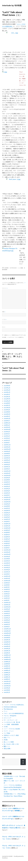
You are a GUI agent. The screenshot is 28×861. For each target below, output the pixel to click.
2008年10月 (7, 659)
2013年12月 (7, 523)
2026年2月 (7, 392)
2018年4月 (7, 425)
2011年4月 (7, 594)
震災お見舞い (7, 748)
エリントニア (7, 718)
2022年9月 (7, 407)
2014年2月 (7, 519)
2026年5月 (7, 388)
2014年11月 (7, 499)
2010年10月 (7, 607)
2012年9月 (7, 556)
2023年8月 (7, 403)
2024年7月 (7, 396)
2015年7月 (7, 482)
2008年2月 (7, 677)
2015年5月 (7, 486)
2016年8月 (7, 453)
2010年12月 (7, 602)
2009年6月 (7, 642)
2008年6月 (7, 668)
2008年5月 (7, 670)
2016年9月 (7, 451)
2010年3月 (7, 622)
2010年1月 (7, 626)
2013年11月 (7, 526)
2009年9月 (7, 635)
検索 (3, 757)
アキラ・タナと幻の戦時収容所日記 (14, 713)
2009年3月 (7, 648)
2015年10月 (7, 475)
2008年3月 (7, 675)
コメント (4, 288)
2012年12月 (7, 550)
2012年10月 (7, 554)
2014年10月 (7, 502)
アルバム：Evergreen (10, 715)
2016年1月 (7, 469)
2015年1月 (7, 495)
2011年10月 (7, 580)
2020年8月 (7, 412)
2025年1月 (7, 394)
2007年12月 (7, 681)
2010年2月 (7, 624)
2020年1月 (7, 416)
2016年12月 (7, 445)
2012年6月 (7, 563)
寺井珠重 (6, 268)
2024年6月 (7, 399)
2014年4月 (7, 515)
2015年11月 (7, 473)
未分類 (5, 740)
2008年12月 (7, 655)
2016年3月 (7, 464)
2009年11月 (7, 631)
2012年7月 (7, 561)
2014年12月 (7, 497)
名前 (3, 311)
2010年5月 (7, 618)
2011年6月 (7, 589)
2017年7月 (7, 434)
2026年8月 (7, 385)
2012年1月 (7, 574)
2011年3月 (7, 596)
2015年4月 (7, 488)
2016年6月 (7, 458)
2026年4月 (7, 390)
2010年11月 (7, 604)
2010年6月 (7, 615)
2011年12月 (7, 576)
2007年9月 (7, 688)
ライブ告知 (7, 733)
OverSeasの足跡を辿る (10, 707)
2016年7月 (7, 456)
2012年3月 (7, 569)
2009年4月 (7, 646)
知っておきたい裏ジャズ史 (11, 744)
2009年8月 (7, 637)
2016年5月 (7, 460)
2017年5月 (7, 436)
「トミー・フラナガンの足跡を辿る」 (14, 704)
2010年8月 (7, 611)
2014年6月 (7, 510)
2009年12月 (7, 629)
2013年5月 (7, 539)
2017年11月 (7, 427)
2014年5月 (7, 512)
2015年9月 (7, 477)
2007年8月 (7, 690)
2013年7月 (7, 534)
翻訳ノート (7, 746)
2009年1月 (7, 653)
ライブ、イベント (9, 731)
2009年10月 (7, 633)
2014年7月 (7, 508)
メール (4, 319)
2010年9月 (7, 609)
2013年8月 (7, 532)
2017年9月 (7, 431)
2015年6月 (7, 484)
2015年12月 (7, 471)
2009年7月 (7, 640)
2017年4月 (7, 438)
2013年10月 (7, 528)
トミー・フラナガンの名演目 (12, 729)
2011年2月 (7, 598)
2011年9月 (7, 583)
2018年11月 (7, 423)
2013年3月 (7, 543)
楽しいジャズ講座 (9, 742)
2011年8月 (7, 585)
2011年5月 (7, 591)
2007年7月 (7, 692)
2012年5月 (7, 565)
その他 (5, 726)
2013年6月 (7, 537)
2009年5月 (7, 644)
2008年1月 (7, 679)
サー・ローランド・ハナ (10, 720)
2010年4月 (7, 620)
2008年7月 (7, 666)
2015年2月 (7, 493)
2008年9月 (7, 661)
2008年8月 (7, 664)
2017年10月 (7, 429)
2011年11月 (7, 578)
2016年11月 (7, 447)
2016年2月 (7, 466)
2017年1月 (7, 442)
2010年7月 (7, 613)
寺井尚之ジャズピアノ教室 (11, 735)
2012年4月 (7, 567)
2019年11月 (7, 418)
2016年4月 (7, 462)
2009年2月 (7, 650)
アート (5, 711)
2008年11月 (7, 657)
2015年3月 (7, 491)
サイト (3, 327)
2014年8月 (7, 506)
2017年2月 (7, 440)
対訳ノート (7, 737)
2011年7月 (7, 587)
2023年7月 (7, 405)
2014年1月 (7, 521)
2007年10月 (7, 686)
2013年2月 (7, 545)
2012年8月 (7, 558)
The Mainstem (8, 709)
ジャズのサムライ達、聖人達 (12, 722)
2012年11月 (7, 552)
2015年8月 (7, 480)
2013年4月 (7, 541)
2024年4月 (7, 401)
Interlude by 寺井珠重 (12, 5)
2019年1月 (7, 420)
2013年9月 (7, 530)
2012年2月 (7, 572)
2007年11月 (7, 683)
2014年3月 (7, 517)
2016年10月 (7, 449)
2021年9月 (7, 410)
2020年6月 (7, 414)
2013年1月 (7, 548)
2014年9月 (7, 504)
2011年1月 (6, 600)
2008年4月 (7, 672)
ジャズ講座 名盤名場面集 (11, 724)
